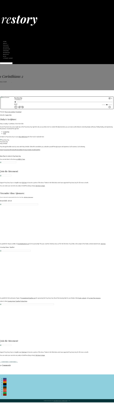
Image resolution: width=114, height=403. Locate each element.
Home (5, 41)
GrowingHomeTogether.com (28, 298)
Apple (4, 133)
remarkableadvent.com (23, 244)
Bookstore (6, 49)
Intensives (6, 52)
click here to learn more (28, 197)
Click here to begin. (40, 186)
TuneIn (7, 115)
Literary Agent (8, 58)
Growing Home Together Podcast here (17, 301)
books (79, 298)
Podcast (6, 45)
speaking (6, 50)
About (5, 43)
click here (103, 244)
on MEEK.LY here (20, 159)
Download (18, 112)
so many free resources (95, 298)
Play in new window (10, 112)
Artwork (6, 47)
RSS (10, 115)
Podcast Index (27, 150)
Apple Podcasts (4, 150)
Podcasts (9, 82)
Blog (4, 56)
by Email (33, 150)
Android (13, 150)
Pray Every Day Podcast (18, 82)
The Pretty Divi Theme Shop (60, 400)
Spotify (9, 150)
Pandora (17, 150)
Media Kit (6, 54)
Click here (24, 182)
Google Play (6, 132)
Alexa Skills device (23, 137)
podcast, (84, 298)
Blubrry (21, 150)
